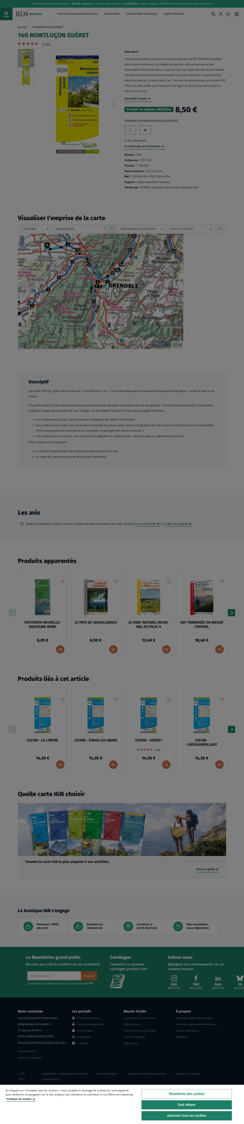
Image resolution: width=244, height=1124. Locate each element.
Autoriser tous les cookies (186, 1116)
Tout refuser (187, 1105)
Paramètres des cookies (187, 1094)
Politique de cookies (19, 1099)
